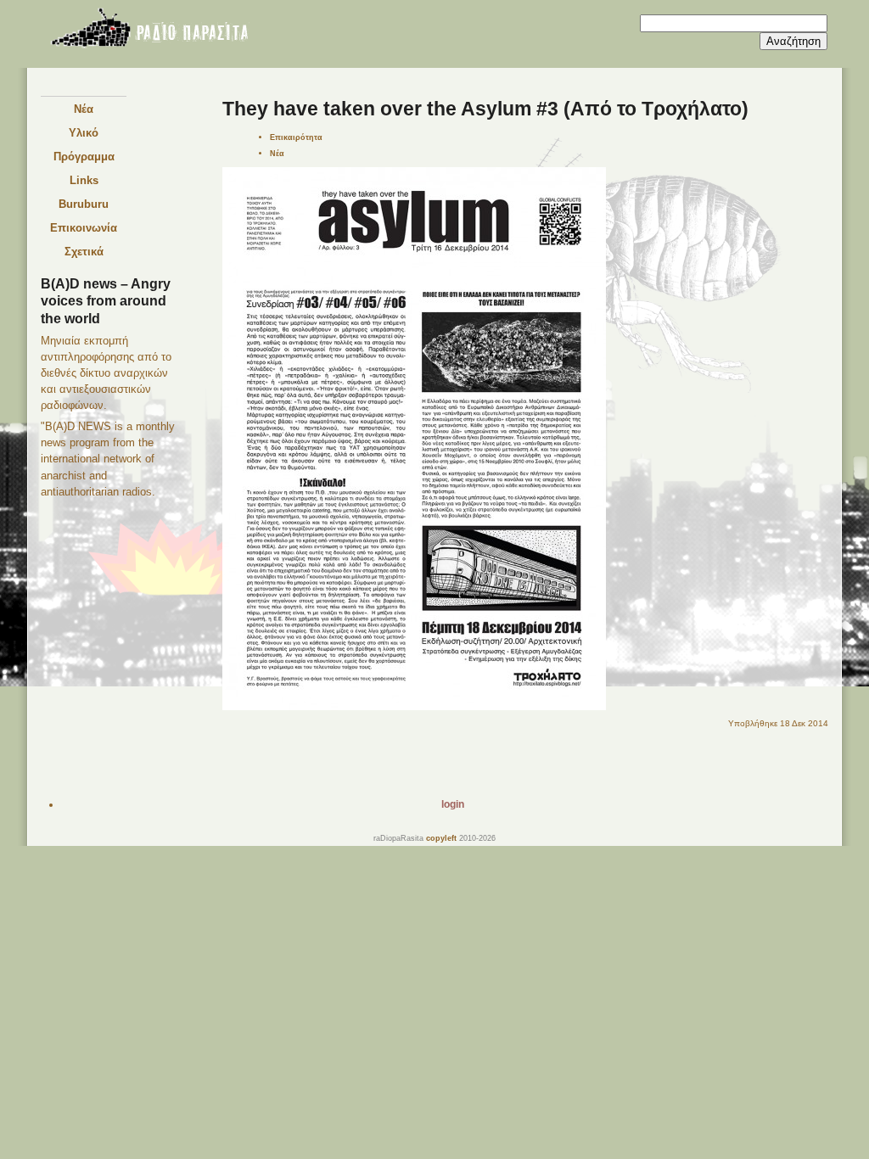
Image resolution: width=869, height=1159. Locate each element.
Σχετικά (84, 251)
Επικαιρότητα (296, 137)
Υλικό (83, 132)
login (452, 804)
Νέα (83, 109)
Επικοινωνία (83, 227)
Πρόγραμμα (84, 156)
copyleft (441, 838)
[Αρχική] (148, 31)
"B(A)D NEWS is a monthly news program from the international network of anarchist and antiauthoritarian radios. (108, 458)
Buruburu (84, 204)
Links (84, 180)
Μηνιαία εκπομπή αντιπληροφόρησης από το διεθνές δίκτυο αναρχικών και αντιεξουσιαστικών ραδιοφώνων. (106, 373)
